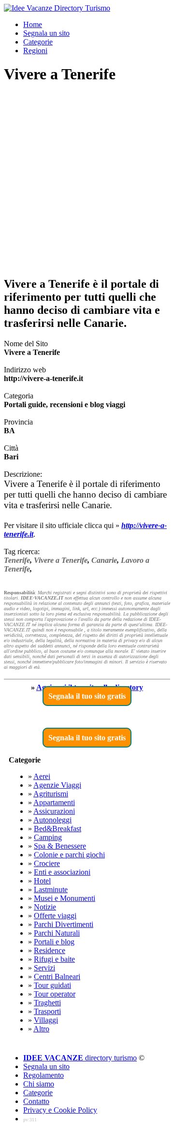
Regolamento (43, 1075)
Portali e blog (54, 942)
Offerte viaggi (55, 915)
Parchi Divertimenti (63, 924)
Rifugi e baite (54, 959)
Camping (48, 837)
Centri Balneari (57, 976)
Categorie (38, 42)
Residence (49, 950)
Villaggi (46, 1020)
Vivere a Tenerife (60, 560)
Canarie (104, 560)
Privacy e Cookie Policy (60, 1110)
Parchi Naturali (57, 933)
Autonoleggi (52, 820)
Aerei (41, 776)
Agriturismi (50, 794)
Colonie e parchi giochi (69, 855)
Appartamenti (54, 802)
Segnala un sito (46, 33)
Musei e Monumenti (64, 898)
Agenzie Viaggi (57, 785)
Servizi (44, 968)
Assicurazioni (54, 811)
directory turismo (80, 1058)
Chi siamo (38, 1084)
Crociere (47, 863)
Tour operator (54, 994)
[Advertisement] (87, 181)
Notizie (45, 907)
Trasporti (47, 1011)
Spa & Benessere (60, 846)
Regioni (35, 50)
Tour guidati (52, 985)
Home (32, 24)
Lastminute (51, 889)
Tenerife (17, 560)
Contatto (36, 1101)
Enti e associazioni (62, 872)
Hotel (42, 881)
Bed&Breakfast (57, 828)
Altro (41, 1029)
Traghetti (47, 1003)
